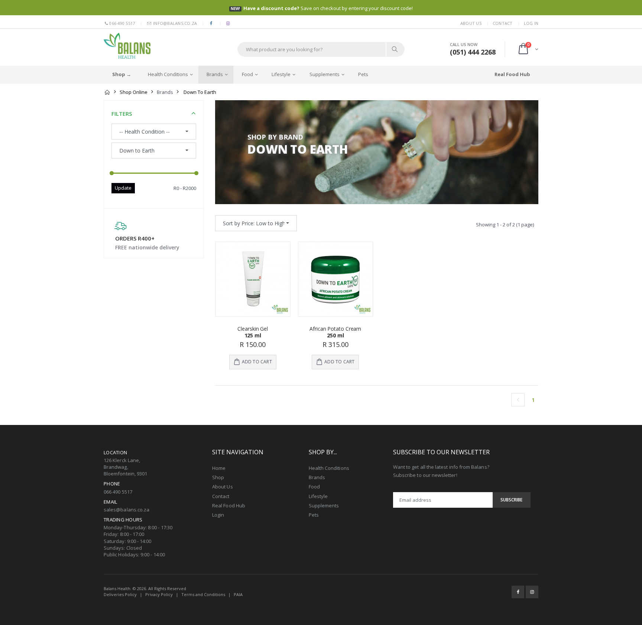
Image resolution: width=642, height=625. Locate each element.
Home (219, 468)
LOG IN (531, 23)
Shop (218, 477)
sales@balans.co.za (126, 509)
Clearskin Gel (252, 328)
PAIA (238, 594)
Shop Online (133, 92)
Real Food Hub (228, 505)
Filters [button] (121, 113)
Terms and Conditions (203, 594)
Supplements (324, 74)
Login (218, 514)
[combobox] (256, 223)
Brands (215, 74)
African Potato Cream (335, 328)
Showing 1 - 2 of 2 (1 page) (505, 224)
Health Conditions (168, 74)
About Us (471, 23)
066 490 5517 (122, 23)
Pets (363, 74)
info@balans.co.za (174, 23)
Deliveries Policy (120, 594)
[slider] (112, 173)
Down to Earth (200, 92)
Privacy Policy (159, 594)
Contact (503, 23)
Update (123, 187)
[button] (527, 49)
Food (247, 74)
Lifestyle (281, 74)
